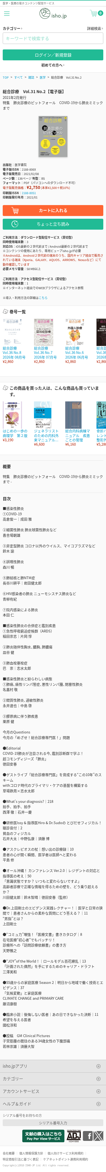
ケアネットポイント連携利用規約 (65, 1159)
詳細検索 (94, 28)
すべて (18, 77)
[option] (15, 341)
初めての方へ (52, 64)
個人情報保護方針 (31, 1153)
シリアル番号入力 (53, 1122)
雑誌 (31, 77)
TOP (6, 77)
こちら (43, 297)
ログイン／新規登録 (53, 55)
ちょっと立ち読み (53, 224)
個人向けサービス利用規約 (65, 1153)
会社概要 (9, 1153)
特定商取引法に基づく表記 (21, 1159)
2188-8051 (29, 193)
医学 (43, 77)
